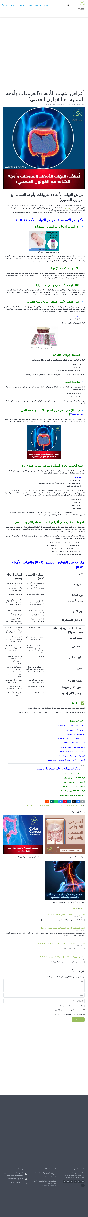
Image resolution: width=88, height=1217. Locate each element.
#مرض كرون (28, 805)
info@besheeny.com (15, 1179)
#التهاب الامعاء (45, 805)
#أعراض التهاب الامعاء (64, 805)
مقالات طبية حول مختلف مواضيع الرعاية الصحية (70, 725)
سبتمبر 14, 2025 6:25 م (79, 917)
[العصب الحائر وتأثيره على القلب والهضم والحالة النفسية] (65, 880)
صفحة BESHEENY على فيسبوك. (74, 773)
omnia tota (70, 104)
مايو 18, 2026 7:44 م (80, 945)
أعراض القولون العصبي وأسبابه (76, 856)
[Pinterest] (71, 1181)
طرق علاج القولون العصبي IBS (75, 734)
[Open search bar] (68, 5)
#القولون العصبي (37, 805)
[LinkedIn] (64, 1181)
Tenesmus (77, 414)
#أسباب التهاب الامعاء (76, 805)
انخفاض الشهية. (76, 315)
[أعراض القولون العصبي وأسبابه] (65, 834)
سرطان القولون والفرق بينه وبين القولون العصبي (29, 856)
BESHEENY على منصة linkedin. (71, 791)
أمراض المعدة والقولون (58, 104)
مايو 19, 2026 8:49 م (80, 959)
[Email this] (82, 801)
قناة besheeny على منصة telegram (70, 795)
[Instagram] (79, 1181)
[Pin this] (65, 801)
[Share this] (78, 801)
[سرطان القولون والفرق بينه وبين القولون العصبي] (23, 834)
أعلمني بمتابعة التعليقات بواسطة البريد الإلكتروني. (68, 1010)
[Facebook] (83, 1181)
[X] (75, 1181)
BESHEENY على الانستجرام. (72, 778)
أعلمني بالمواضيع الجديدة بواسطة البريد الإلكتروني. (68, 1014)
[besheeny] (82, 5)
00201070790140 (17, 1182)
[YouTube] (68, 1181)
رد (84, 923)
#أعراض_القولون (54, 805)
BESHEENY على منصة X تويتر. (72, 782)
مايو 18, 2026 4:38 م (80, 930)
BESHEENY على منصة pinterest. (71, 786)
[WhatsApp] (83, 1185)
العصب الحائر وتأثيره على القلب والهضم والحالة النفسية (69, 902)
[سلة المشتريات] (3, 5)
